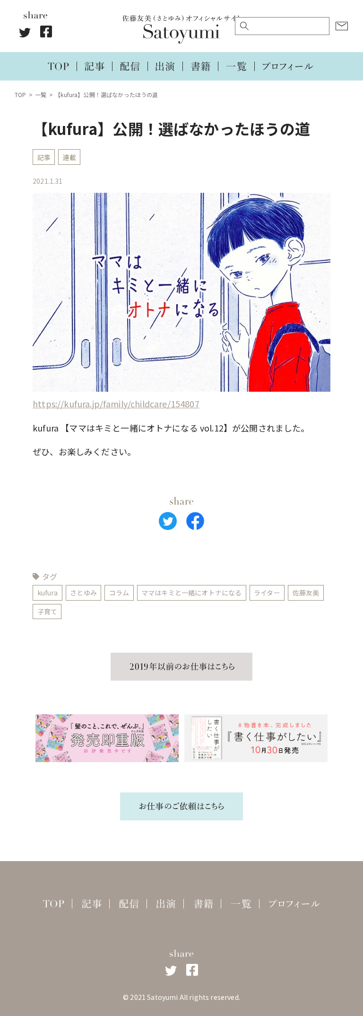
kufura (47, 592)
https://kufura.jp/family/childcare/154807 (116, 403)
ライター (267, 592)
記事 (44, 157)
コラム (119, 592)
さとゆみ (83, 592)
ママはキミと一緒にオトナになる (191, 592)
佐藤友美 (306, 592)
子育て (47, 611)
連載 (69, 157)
